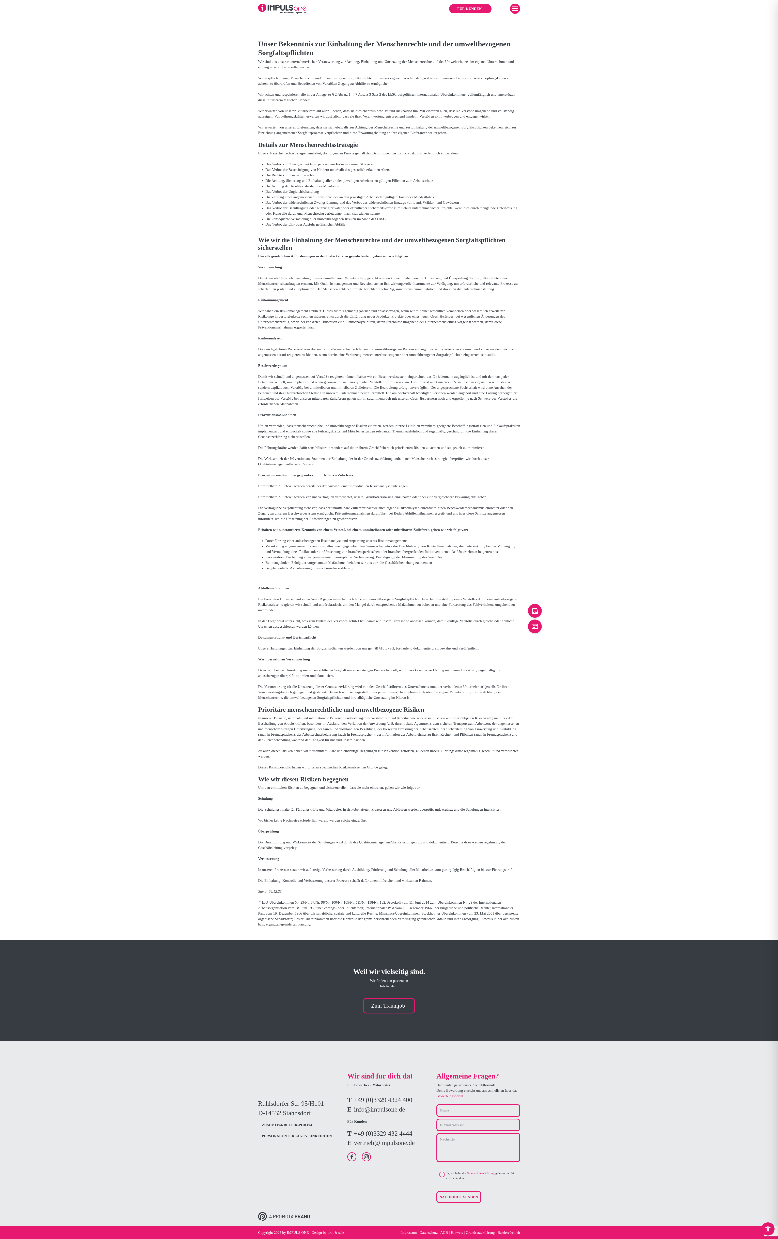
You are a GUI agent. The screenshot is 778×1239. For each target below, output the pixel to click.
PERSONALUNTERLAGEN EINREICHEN (297, 1136)
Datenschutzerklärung (481, 1173)
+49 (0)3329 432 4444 (383, 1133)
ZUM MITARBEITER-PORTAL (287, 1125)
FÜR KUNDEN (469, 9)
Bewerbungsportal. (450, 1096)
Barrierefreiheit (509, 1232)
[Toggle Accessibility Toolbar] (768, 1229)
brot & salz (336, 1232)
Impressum (409, 1232)
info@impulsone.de (379, 1109)
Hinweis (457, 1232)
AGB (444, 1232)
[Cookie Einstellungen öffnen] (9, 1230)
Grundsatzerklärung (480, 1232)
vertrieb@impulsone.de (384, 1142)
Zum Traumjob (388, 1006)
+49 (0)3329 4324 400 (383, 1099)
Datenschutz (429, 1232)
